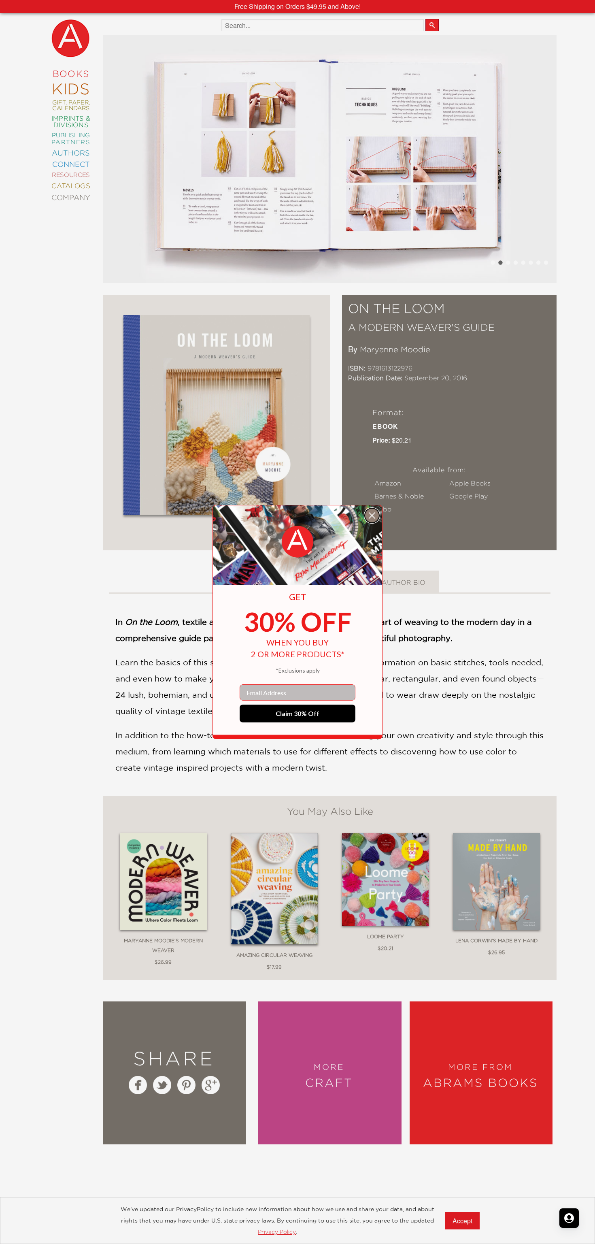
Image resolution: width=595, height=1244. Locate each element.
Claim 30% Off (297, 713)
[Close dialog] (372, 515)
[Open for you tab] (569, 1218)
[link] (297, 542)
